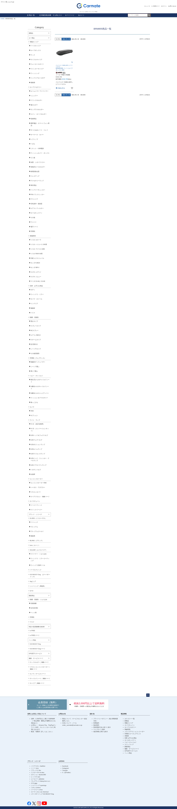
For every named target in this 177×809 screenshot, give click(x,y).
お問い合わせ (172, 6)
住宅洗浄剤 (34, 608)
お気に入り (58, 15)
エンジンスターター (36, 479)
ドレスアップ (35, 176)
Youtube (65, 770)
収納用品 (33, 118)
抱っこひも (34, 402)
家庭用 (33, 536)
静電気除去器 (35, 171)
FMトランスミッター (37, 194)
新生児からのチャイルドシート (40, 381)
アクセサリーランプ (37, 180)
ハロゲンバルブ (36, 469)
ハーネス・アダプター (38, 487)
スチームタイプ (36, 339)
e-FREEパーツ (34, 635)
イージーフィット (36, 505)
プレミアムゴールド (37, 531)
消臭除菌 (33, 603)
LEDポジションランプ (38, 444)
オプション (34, 415)
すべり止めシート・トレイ (39, 130)
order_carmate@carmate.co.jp (72, 725)
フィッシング (35, 73)
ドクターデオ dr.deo (37, 772)
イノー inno (35, 768)
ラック (33, 55)
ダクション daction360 (38, 774)
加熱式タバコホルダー (38, 167)
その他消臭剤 (35, 353)
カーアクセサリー (35, 87)
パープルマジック (35, 570)
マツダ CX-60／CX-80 (38, 281)
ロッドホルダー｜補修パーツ (39, 662)
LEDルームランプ (36, 449)
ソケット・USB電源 (37, 148)
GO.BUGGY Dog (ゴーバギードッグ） (40, 575)
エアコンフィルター (37, 208)
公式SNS (61, 761)
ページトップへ (148, 695)
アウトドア (34, 199)
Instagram (65, 768)
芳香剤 (33, 231)
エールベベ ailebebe (37, 779)
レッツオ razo (35, 777)
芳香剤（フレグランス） (38, 358)
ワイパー (33, 222)
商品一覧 (32, 15)
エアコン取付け (36, 335)
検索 (149, 15)
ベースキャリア (36, 46)
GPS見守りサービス (35, 653)
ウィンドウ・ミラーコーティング (40, 559)
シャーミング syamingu (38, 785)
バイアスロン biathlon (38, 766)
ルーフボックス (36, 50)
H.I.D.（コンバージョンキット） (40, 430)
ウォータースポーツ (37, 64)
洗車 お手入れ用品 (130, 738)
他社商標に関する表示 (100, 731)
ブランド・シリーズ (35, 514)
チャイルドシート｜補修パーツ (40, 678)
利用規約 (96, 723)
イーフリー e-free (37, 789)
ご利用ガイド (156, 6)
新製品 (31, 33)
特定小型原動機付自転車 (37, 627)
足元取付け (34, 344)
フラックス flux (36, 770)
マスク (32, 622)
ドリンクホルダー (36, 100)
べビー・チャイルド (36, 376)
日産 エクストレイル (37, 258)
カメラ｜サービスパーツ (38, 674)
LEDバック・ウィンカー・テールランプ (40, 459)
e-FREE (32, 630)
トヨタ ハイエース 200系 (39, 244)
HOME (2, 18)
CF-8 (31, 591)
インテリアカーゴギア (38, 78)
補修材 (33, 308)
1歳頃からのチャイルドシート (40, 387)
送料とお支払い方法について (36, 714)
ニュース (147, 6)
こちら (49, 731)
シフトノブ (34, 139)
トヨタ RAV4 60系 (37, 253)
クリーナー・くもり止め (39, 554)
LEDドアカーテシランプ (38, 465)
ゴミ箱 (33, 157)
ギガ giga (34, 783)
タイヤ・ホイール (36, 299)
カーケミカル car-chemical (39, 792)
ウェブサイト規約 (99, 729)
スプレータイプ (36, 326)
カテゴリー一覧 (130, 718)
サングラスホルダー (37, 109)
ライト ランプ (129, 744)
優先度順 (83, 39)
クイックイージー (36, 509)
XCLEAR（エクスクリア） (38, 550)
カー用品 (32, 38)
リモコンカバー (36, 492)
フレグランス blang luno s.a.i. (40, 781)
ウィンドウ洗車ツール (38, 565)
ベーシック (34, 522)
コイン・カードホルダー (39, 114)
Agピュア (33, 581)
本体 (32, 411)
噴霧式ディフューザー (38, 362)
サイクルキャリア (36, 59)
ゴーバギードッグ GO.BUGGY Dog (42, 794)
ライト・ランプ (35, 420)
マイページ (70, 15)
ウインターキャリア (37, 69)
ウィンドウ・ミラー (37, 294)
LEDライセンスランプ (38, 454)
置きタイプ (34, 321)
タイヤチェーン (35, 501)
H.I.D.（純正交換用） (37, 424)
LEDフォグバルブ (36, 440)
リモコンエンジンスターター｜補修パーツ (40, 668)
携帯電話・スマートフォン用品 (40, 124)
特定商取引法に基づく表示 (102, 727)
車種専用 (33, 236)
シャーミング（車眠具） (38, 586)
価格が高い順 (75, 39)
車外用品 (33, 185)
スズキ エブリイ (36, 272)
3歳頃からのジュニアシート (40, 393)
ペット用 (33, 612)
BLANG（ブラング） (36, 540)
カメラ (32, 407)
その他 (33, 217)
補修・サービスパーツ (36, 658)
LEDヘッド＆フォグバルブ (39, 435)
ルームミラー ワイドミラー (39, 91)
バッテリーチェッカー (38, 190)
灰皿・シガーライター (38, 162)
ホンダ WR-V (35, 267)
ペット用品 (32, 640)
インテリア (34, 303)
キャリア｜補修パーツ (37, 683)
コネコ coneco (36, 787)
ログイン (164, 6)
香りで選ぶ (34, 371)
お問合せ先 (62, 714)
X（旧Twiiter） (67, 772)
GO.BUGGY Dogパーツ (37, 649)
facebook (65, 766)
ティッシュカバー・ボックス (40, 153)
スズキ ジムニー (36, 276)
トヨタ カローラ (36, 240)
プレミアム (34, 527)
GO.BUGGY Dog (35, 644)
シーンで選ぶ (35, 366)
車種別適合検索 (46, 15)
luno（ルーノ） (35, 545)
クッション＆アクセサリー (39, 398)
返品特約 (96, 725)
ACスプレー (34, 330)
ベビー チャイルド (130, 742)
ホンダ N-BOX (35, 263)
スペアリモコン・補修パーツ (40, 496)
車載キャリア (34, 42)
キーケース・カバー (37, 134)
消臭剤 (127, 736)
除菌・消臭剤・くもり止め (38, 599)
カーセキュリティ (36, 213)
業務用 (33, 82)
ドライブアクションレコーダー (135, 731)
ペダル (33, 144)
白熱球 (33, 474)
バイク (33, 313)
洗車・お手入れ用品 (36, 286)
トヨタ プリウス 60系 (38, 249)
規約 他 (92, 714)
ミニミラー (34, 95)
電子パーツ (34, 227)
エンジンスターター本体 (39, 483)
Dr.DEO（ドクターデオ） (38, 518)
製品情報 (124, 714)
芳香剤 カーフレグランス (133, 734)
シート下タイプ (36, 349)
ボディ (33, 290)
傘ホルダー (34, 105)
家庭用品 (32, 595)
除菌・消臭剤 (34, 317)
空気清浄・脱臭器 (36, 204)
